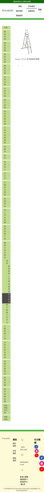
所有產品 (31, 6)
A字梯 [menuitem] (9, 279)
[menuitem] (20, 6)
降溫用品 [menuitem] (5, 418)
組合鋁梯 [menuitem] (9, 298)
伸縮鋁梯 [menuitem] (9, 288)
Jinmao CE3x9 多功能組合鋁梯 (27, 59)
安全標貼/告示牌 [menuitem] (6, 409)
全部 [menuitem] (5, 27)
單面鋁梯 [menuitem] (9, 269)
